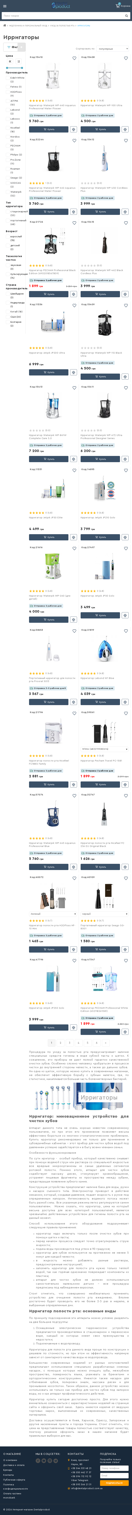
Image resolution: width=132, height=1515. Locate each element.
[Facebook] (38, 1462)
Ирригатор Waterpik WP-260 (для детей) (49, 597)
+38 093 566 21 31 (81, 1484)
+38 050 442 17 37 (81, 1472)
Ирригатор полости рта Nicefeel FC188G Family (49, 762)
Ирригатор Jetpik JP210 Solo (98, 517)
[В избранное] (74, 58)
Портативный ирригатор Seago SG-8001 (103, 927)
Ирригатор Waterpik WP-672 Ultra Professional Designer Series (101, 437)
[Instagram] (50, 1462)
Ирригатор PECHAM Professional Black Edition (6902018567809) (52, 272)
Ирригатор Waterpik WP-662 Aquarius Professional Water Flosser (52, 189)
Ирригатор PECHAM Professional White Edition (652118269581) (104, 1009)
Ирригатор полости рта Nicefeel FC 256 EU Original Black (102, 844)
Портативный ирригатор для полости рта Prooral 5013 (52, 680)
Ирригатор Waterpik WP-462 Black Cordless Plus (102, 272)
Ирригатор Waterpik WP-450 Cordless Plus (104, 189)
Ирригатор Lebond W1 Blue (97, 678)
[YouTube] (44, 1462)
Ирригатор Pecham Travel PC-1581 (101, 761)
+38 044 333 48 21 (81, 1468)
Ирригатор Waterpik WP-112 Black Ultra (101, 354)
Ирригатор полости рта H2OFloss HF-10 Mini (52, 927)
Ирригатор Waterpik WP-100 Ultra (101, 105)
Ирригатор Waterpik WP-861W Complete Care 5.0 (47, 437)
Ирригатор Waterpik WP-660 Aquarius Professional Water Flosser (52, 107)
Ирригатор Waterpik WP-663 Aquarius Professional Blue (52, 844)
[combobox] (105, 749)
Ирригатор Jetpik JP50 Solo (97, 596)
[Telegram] (55, 1462)
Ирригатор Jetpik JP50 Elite (46, 517)
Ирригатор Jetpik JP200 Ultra (47, 353)
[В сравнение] (73, 129)
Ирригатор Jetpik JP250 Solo (46, 1008)
